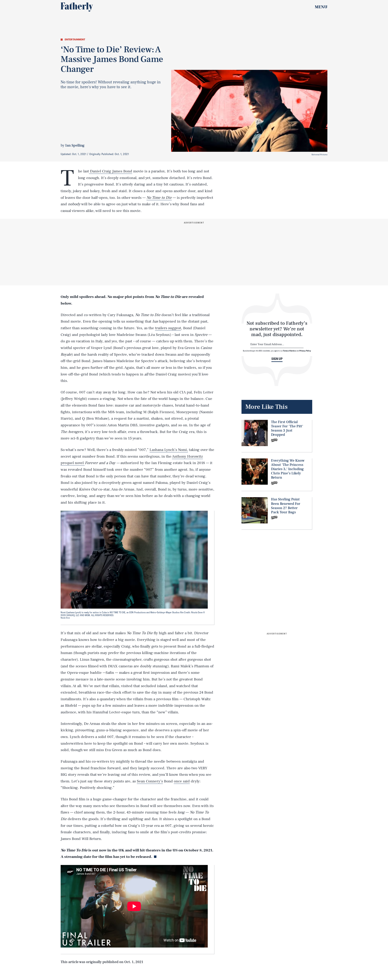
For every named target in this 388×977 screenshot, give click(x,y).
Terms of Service (289, 350)
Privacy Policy (305, 350)
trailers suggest (168, 328)
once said (182, 781)
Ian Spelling (74, 145)
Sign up (277, 359)
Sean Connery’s (150, 781)
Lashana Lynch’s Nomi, (169, 449)
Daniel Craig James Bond (110, 171)
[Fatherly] (77, 7)
